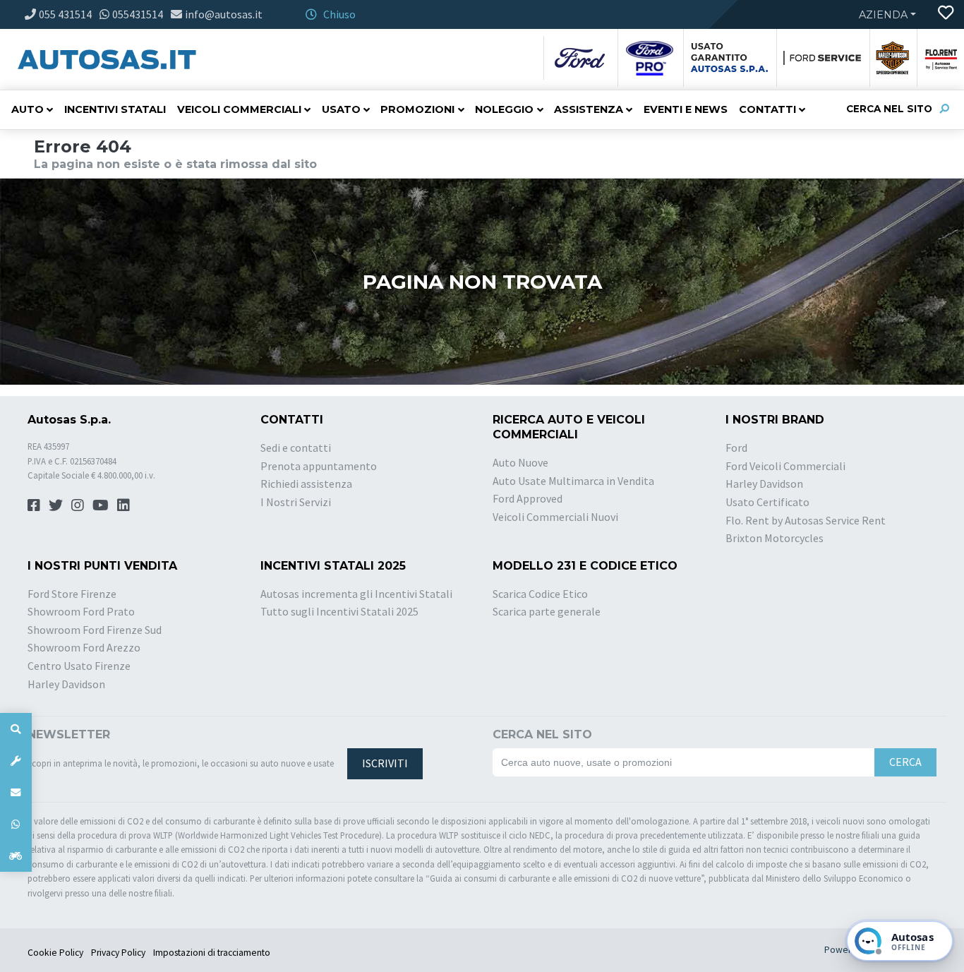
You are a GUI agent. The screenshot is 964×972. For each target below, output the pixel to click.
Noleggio (504, 109)
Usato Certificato (767, 502)
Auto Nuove (520, 462)
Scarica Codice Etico (540, 594)
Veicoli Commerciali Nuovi (555, 517)
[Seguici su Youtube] (100, 505)
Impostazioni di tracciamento (211, 953)
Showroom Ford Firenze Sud (95, 630)
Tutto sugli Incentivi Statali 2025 (339, 611)
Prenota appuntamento (318, 466)
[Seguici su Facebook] (34, 505)
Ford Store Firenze (72, 594)
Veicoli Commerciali (239, 109)
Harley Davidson (764, 483)
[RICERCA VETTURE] (16, 729)
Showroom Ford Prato (81, 611)
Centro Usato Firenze (79, 666)
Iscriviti (385, 763)
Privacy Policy (118, 953)
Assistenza (588, 109)
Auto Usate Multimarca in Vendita (573, 481)
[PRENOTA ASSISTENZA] (16, 760)
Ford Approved (527, 498)
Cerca (905, 762)
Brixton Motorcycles (774, 538)
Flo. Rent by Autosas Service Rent (805, 520)
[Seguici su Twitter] (56, 505)
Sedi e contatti (295, 447)
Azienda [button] (883, 14)
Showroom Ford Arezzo (84, 647)
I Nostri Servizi (295, 502)
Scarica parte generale (547, 611)
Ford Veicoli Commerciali (785, 466)
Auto (27, 109)
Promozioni (417, 109)
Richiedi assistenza (306, 483)
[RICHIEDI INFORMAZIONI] (16, 792)
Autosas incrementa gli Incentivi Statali (356, 594)
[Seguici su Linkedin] (123, 505)
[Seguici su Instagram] (77, 505)
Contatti (767, 109)
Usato (341, 109)
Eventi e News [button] (686, 109)
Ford (736, 447)
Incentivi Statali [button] (115, 109)
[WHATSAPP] (16, 824)
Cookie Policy (55, 953)
